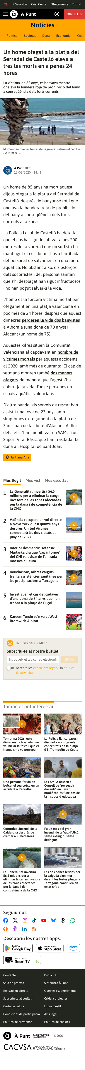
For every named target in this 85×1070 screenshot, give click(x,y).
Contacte (9, 975)
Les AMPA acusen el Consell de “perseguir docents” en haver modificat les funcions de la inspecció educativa (62, 789)
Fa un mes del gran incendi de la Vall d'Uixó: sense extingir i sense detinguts (61, 834)
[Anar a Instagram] (26, 920)
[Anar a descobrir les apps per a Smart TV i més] (22, 960)
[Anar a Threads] (64, 920)
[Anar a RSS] (35, 928)
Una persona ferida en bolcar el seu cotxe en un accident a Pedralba (21, 785)
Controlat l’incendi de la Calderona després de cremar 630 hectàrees (20, 832)
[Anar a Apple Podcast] (16, 928)
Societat (30, 35)
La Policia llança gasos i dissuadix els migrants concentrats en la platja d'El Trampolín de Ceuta (61, 744)
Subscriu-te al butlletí (17, 998)
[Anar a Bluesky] (54, 920)
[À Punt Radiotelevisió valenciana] (26, 1036)
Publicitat (51, 975)
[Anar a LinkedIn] (25, 928)
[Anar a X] (16, 920)
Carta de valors (13, 1006)
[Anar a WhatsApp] (73, 920)
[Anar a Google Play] (18, 948)
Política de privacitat (17, 1022)
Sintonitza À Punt (56, 983)
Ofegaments (59, 4)
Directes (74, 14)
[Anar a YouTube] (44, 920)
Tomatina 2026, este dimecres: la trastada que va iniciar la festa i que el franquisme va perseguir (21, 744)
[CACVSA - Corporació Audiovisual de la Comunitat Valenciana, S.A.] (34, 1047)
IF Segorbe (19, 4)
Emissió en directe (15, 990)
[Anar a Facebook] (6, 920)
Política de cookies (57, 1022)
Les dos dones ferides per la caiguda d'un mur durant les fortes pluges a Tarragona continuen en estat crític (62, 879)
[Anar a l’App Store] (50, 948)
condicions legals (45, 668)
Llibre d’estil (52, 1006)
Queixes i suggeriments (60, 990)
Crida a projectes (56, 998)
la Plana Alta (20, 457)
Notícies (42, 25)
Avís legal (51, 1014)
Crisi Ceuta (38, 4)
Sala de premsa (13, 983)
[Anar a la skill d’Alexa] (73, 948)
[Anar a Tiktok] (35, 920)
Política (12, 35)
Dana (46, 35)
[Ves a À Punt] (23, 14)
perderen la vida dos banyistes (51, 320)
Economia (63, 35)
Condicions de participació (21, 1014)
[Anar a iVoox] (6, 928)
